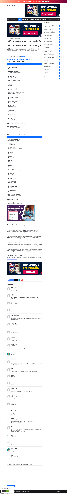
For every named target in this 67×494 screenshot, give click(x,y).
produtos (46, 60)
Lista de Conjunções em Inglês (49, 57)
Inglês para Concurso (48, 67)
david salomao (14, 403)
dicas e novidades (47, 78)
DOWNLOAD (44, 19)
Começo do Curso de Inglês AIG (49, 63)
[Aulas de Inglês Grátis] (11, 5)
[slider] (40, 64)
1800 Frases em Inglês (48, 35)
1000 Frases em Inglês (48, 41)
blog (45, 73)
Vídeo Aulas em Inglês (48, 38)
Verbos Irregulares (47, 53)
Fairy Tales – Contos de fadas (49, 54)
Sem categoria (47, 69)
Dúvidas (46, 76)
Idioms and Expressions (48, 66)
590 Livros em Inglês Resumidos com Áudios (24, 22)
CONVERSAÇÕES (25, 19)
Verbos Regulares (47, 45)
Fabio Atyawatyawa (15, 315)
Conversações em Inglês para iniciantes (51, 25)
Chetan (5, 493)
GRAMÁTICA (32, 19)
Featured (46, 72)
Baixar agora (46, 1)
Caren (12, 302)
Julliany (12, 308)
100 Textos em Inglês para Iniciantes (50, 29)
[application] (24, 64)
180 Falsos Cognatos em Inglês (49, 50)
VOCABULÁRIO (37, 19)
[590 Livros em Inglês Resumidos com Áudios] (24, 29)
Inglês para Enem (47, 47)
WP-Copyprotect (8, 493)
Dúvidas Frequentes (48, 48)
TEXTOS (15, 19)
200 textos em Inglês (48, 26)
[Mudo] (38, 63)
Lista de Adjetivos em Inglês (49, 44)
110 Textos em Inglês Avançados (50, 28)
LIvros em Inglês (47, 70)
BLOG (12, 19)
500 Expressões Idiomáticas (49, 51)
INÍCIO (8, 19)
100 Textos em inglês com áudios (50, 32)
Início (8, 38)
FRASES (19, 19)
